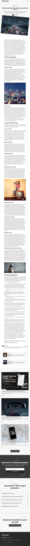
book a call (8, 337)
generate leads (18, 75)
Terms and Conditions (4, 544)
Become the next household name (15, 525)
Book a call (5, 120)
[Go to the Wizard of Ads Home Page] (5, 1)
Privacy (9, 544)
